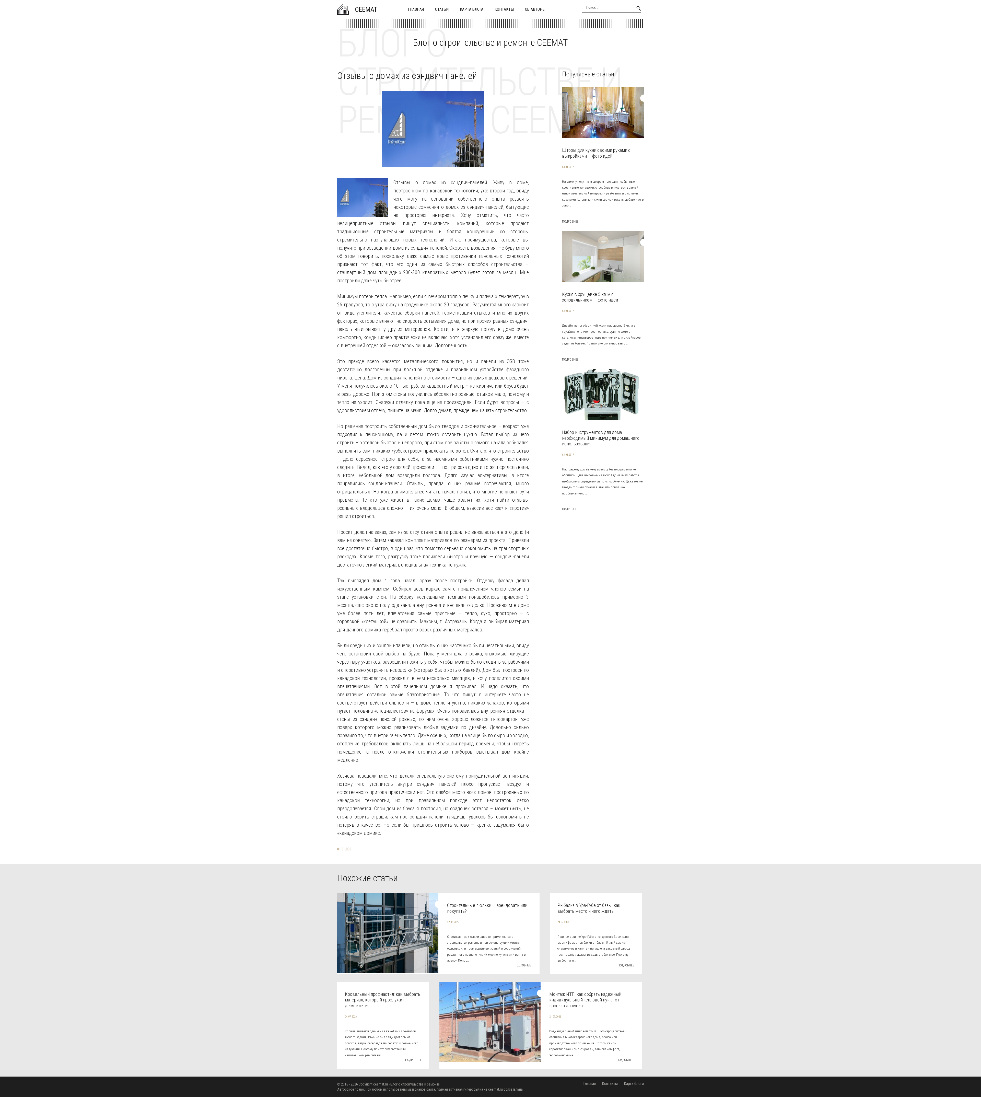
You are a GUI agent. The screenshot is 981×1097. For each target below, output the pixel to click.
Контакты (504, 9)
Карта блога (471, 9)
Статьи (442, 9)
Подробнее (570, 221)
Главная (416, 9)
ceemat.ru (380, 1084)
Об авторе (534, 9)
